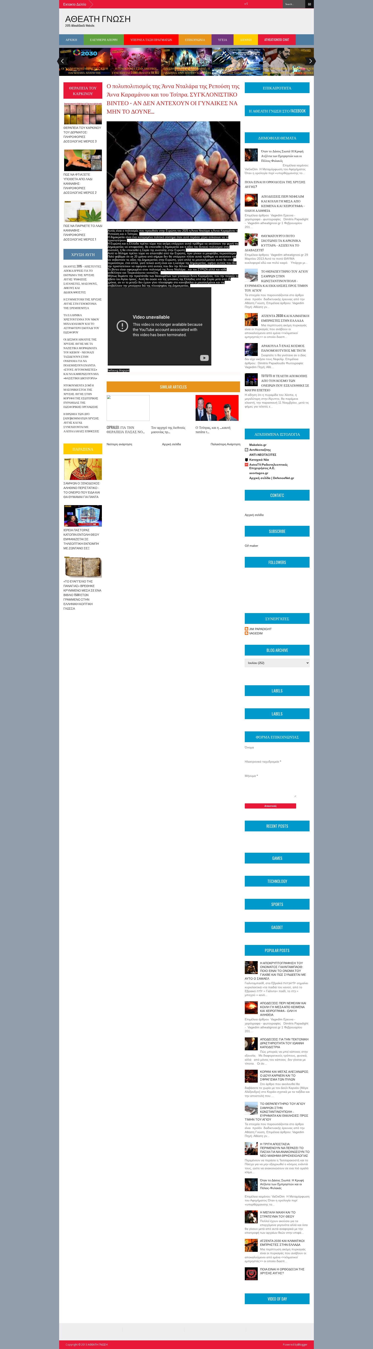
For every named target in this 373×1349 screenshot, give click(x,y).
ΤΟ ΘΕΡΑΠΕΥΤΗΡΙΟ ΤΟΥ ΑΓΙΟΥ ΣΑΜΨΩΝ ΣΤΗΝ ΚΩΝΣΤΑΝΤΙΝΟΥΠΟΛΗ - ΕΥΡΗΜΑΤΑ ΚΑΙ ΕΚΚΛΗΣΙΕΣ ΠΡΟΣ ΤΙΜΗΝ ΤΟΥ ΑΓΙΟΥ (276, 280)
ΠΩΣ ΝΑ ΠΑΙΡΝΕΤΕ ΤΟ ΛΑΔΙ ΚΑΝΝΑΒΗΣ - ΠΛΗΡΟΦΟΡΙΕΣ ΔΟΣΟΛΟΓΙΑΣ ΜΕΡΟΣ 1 (82, 232)
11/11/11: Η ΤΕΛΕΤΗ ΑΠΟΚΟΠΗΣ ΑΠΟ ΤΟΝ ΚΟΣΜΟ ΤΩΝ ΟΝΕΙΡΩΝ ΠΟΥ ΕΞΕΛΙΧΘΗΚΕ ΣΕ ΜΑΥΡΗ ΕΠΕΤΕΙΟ (277, 382)
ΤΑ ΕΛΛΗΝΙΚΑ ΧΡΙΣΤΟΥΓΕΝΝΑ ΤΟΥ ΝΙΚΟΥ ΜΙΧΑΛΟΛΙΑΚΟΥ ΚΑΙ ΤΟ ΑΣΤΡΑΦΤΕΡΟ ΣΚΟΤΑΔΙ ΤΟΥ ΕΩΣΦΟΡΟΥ (81, 323)
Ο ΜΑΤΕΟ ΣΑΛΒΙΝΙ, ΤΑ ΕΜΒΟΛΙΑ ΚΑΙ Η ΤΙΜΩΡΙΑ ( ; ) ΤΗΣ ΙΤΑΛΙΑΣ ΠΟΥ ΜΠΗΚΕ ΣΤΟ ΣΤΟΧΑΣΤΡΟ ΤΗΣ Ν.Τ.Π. (288, 72)
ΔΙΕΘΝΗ (245, 39)
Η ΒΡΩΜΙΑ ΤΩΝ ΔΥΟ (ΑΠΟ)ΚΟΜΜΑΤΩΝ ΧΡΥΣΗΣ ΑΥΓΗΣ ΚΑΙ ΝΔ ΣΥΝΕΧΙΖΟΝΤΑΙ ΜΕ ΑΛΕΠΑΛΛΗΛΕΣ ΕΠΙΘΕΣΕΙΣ (81, 422)
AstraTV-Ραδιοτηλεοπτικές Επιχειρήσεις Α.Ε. (268, 466)
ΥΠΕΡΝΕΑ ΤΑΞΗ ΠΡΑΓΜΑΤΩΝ (151, 39)
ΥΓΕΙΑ (222, 39)
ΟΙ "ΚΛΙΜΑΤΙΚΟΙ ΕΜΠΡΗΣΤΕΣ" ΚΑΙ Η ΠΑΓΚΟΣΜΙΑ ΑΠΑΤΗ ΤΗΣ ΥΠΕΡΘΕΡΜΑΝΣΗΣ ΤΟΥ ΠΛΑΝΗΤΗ (84, 72)
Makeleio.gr (257, 445)
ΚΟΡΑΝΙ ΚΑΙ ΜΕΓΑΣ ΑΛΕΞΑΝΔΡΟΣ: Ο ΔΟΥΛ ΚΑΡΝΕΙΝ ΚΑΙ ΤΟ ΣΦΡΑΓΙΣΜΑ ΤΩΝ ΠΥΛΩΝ (284, 1075)
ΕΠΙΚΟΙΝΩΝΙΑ (195, 39)
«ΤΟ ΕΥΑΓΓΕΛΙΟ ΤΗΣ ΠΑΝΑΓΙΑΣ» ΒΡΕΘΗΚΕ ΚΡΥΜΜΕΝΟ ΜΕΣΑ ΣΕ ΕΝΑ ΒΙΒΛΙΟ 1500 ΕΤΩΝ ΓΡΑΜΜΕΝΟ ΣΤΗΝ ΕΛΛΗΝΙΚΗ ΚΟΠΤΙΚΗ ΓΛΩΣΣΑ (82, 594)
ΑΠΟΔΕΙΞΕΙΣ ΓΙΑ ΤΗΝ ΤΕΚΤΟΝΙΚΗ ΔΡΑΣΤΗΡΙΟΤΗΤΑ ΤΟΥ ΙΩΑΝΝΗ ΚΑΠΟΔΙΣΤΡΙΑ (284, 1043)
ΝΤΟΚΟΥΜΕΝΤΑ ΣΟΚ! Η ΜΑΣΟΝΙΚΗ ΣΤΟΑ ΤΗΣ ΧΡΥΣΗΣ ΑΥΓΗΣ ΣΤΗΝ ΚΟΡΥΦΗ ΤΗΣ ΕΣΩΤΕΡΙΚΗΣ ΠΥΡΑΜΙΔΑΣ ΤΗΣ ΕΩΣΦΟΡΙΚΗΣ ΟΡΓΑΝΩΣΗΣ (80, 396)
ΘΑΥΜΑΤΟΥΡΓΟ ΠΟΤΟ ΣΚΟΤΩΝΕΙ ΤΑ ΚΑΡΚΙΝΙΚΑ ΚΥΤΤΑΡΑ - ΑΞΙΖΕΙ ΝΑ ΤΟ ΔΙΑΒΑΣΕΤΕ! (273, 242)
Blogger (302, 1344)
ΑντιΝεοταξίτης (260, 449)
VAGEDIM (256, 633)
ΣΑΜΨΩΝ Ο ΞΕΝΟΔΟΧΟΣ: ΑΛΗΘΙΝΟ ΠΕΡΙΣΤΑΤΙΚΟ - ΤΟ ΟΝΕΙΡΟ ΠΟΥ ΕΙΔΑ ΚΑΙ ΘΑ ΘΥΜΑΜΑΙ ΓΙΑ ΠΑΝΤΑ (81, 490)
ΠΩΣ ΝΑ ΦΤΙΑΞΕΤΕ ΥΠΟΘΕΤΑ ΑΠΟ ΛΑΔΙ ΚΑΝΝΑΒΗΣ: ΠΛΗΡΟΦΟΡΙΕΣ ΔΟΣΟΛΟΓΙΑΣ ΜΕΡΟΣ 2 (79, 183)
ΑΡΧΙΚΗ (71, 39)
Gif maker (251, 545)
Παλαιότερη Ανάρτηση (225, 444)
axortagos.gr (258, 473)
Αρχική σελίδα (171, 444)
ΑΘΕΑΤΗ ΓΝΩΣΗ (98, 18)
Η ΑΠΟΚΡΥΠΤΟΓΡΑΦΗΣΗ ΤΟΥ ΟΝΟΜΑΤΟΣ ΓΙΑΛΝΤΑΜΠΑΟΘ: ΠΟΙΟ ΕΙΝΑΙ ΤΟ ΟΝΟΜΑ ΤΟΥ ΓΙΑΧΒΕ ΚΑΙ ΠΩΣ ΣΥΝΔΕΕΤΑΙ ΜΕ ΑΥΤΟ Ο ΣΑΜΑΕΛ (275, 971)
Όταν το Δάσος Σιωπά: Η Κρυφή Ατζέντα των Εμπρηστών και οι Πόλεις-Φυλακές (282, 155)
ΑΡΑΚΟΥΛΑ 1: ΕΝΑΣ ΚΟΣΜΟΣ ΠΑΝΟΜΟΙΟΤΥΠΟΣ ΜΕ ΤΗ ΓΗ (283, 348)
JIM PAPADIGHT (260, 629)
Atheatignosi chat (276, 39)
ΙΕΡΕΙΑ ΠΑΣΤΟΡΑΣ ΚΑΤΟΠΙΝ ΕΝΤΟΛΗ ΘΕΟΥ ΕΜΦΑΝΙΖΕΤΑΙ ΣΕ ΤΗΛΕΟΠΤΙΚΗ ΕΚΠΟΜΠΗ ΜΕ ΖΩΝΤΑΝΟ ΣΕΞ (81, 539)
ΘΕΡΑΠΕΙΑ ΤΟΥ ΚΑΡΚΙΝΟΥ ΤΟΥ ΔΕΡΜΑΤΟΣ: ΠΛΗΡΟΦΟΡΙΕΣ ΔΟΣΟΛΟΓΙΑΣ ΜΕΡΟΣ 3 (82, 134)
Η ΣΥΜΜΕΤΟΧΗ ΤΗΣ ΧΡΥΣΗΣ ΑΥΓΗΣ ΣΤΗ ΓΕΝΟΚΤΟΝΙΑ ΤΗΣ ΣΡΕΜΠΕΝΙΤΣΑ (82, 303)
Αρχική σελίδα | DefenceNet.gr (271, 478)
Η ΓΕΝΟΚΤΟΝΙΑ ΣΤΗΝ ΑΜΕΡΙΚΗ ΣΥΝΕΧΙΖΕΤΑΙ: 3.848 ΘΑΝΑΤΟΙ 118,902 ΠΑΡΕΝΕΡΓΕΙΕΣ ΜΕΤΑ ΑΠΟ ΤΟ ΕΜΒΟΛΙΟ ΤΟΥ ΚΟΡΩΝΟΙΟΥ (135, 74)
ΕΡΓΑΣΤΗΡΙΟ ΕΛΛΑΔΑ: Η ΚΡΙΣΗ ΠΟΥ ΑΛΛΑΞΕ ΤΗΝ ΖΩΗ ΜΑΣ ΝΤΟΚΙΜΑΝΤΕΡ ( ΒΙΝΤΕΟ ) (237, 72)
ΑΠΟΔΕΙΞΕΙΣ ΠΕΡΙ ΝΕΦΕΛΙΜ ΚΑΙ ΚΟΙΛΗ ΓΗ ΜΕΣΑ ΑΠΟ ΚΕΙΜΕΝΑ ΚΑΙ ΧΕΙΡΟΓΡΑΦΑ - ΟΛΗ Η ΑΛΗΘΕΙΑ (275, 203)
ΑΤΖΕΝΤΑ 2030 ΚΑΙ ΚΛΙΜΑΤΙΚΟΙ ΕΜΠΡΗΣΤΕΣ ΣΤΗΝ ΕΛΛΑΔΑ (285, 318)
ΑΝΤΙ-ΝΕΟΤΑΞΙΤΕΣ (262, 454)
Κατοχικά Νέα (259, 459)
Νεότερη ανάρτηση (119, 444)
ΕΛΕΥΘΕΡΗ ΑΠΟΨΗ (103, 39)
